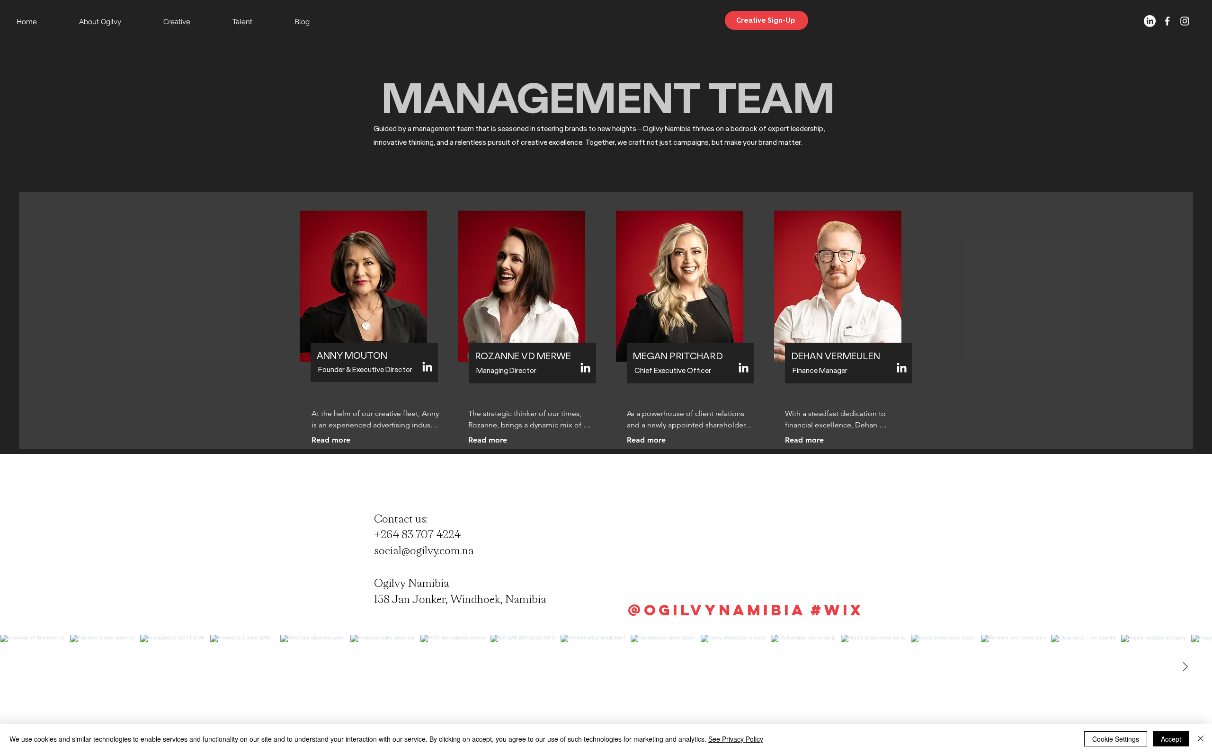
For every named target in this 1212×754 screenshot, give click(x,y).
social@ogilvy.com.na (424, 550)
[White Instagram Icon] (1185, 21)
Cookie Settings (1115, 739)
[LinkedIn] (1150, 21)
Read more (331, 439)
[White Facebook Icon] (1167, 21)
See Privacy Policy (735, 739)
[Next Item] (1185, 667)
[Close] (1200, 738)
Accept (1171, 739)
